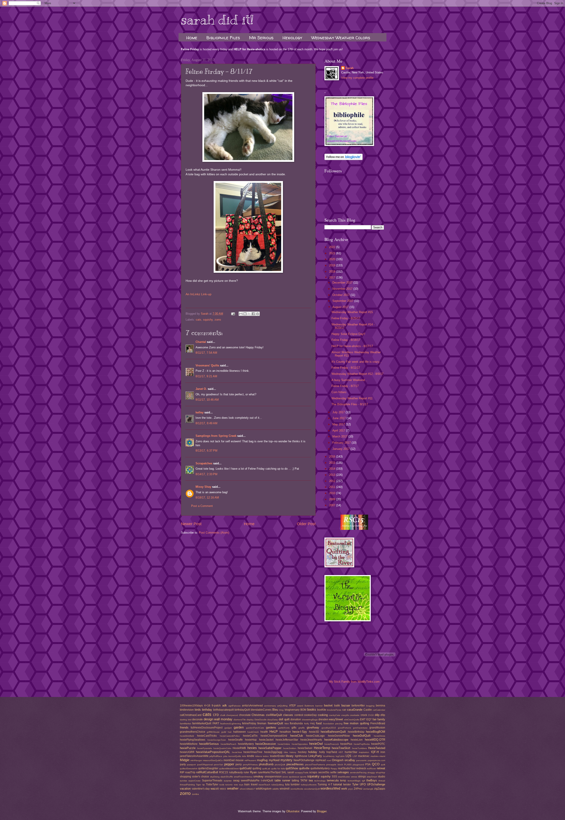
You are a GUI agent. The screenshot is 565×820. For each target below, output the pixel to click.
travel (254, 784)
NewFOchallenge (304, 760)
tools (221, 784)
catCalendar (379, 710)
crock (364, 715)
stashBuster (344, 776)
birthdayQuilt (242, 709)
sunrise (183, 780)
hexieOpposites (300, 744)
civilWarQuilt (274, 715)
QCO (376, 764)
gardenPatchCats (255, 728)
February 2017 (342, 442)
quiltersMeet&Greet (229, 768)
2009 (332, 499)
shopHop (380, 772)
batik (337, 705)
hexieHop (251, 739)
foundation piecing (333, 723)
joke (225, 756)
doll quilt (284, 719)
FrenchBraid (377, 723)
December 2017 (342, 282)
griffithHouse (213, 732)
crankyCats (334, 715)
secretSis (323, 772)
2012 (332, 481)
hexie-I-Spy (299, 731)
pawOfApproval (205, 764)
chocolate (245, 715)
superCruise (194, 780)
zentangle (368, 789)
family (381, 719)
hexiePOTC (378, 744)
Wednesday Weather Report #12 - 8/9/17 (357, 373)
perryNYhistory (250, 764)
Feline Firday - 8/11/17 (345, 367)
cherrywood (232, 715)
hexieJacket (266, 739)
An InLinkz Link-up (198, 294)
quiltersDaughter (208, 768)
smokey (258, 776)
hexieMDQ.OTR (375, 739)
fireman (261, 723)
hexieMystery (246, 744)
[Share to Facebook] (253, 314)
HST (341, 752)
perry (238, 764)
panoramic (361, 760)
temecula (333, 780)
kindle (250, 756)
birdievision (187, 709)
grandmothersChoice (192, 731)
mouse (239, 760)
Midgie (184, 760)
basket (328, 705)
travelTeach (264, 784)
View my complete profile (357, 77)
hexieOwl (316, 743)
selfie (333, 772)
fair (375, 719)
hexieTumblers (359, 748)
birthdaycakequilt (223, 709)
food (319, 723)
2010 (332, 493)
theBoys (371, 780)
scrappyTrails (301, 772)
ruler (246, 772)
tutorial (337, 784)
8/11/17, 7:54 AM (206, 352)
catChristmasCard (191, 715)
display (250, 719)
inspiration (364, 752)
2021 (332, 253)
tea (311, 780)
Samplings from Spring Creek (216, 435)
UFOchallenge (376, 784)
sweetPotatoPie (250, 780)
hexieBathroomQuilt (333, 731)
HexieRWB (239, 748)
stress (354, 776)
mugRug (262, 760)
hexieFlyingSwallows (192, 739)
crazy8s (345, 715)
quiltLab (266, 768)
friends (184, 727)
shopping (185, 776)
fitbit (286, 723)
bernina (380, 705)
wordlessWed (330, 788)
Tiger (198, 784)
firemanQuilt (275, 723)
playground (358, 764)
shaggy (371, 772)
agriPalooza (234, 705)
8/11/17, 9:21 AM (206, 376)
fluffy (306, 723)
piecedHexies (295, 764)
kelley (199, 412)
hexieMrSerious (209, 743)
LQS (348, 756)
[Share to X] (249, 314)
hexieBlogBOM (375, 731)
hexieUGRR (187, 752)
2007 (332, 505)
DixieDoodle (260, 719)
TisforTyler (212, 784)
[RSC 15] (354, 528)
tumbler (295, 784)
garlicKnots (284, 728)
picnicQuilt (280, 764)
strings (362, 776)
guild (223, 732)
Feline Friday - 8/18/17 (345, 340)
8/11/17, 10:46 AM (207, 399)
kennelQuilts (234, 756)
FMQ (312, 723)
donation (295, 719)
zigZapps (379, 788)
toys (241, 784)
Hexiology (292, 38)
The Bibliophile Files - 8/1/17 (349, 404)
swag (236, 780)
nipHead (320, 760)
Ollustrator (292, 811)
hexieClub (296, 735)
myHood (274, 760)
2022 (332, 247)
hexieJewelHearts (311, 739)
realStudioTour (347, 768)
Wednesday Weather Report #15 (352, 312)
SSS (334, 776)
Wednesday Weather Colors (340, 38)
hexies (252, 748)
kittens (258, 756)
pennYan (218, 764)
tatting (295, 780)
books (311, 709)
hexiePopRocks (362, 744)
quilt (383, 764)
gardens (271, 727)
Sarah (350, 68)
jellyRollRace (215, 756)
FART (216, 723)
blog (281, 710)
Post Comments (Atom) (214, 532)
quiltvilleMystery (320, 768)
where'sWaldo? (247, 789)
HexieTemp (322, 748)
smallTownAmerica (243, 776)
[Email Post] (233, 313)
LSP (355, 756)
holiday (312, 752)
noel (329, 760)
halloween (239, 731)
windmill (285, 788)
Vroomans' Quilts (207, 365)
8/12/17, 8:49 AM (206, 423)
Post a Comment (202, 506)
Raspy (334, 768)
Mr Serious (261, 38)
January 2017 (341, 448)
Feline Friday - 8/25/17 (345, 318)
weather (233, 788)
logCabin (340, 756)
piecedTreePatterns (315, 764)
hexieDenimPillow (339, 735)
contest (298, 715)
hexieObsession (265, 743)
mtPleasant (250, 760)
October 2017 (341, 295)
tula (287, 784)
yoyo (350, 789)
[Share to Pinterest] (257, 314)
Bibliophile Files (223, 38)
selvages (343, 772)
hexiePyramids (204, 748)
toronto (229, 784)
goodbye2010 (329, 728)
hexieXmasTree (252, 752)
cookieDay (310, 715)
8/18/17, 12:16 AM (207, 497)
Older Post (306, 524)
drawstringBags (310, 719)
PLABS (348, 764)
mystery (286, 760)
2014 (332, 468)
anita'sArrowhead (252, 705)
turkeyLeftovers (308, 784)
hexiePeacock (331, 744)
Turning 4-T (325, 784)
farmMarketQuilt (201, 723)
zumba (195, 794)
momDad (229, 760)
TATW (303, 780)
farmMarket (185, 723)
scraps (313, 772)
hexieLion (357, 739)
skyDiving (215, 776)
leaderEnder (277, 756)
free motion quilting (356, 723)
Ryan (253, 772)
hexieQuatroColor (222, 748)
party (183, 764)
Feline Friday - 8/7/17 (345, 386)
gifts (294, 727)
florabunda (296, 723)
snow (285, 776)
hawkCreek (253, 732)
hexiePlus (346, 744)
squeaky (313, 776)
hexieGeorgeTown (216, 740)
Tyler (355, 784)
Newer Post (191, 524)
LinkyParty (315, 756)
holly (322, 752)
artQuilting (282, 705)
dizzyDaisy (272, 719)
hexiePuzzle (188, 748)
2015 (332, 462)
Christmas (258, 715)
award (300, 705)
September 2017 (343, 301)
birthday (207, 709)
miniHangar (196, 760)
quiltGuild (245, 768)
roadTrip (190, 772)
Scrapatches (204, 463)
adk (224, 705)
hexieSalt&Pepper (269, 748)
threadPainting (187, 784)
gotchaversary (360, 728)
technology (320, 780)
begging (370, 705)
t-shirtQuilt (267, 780)
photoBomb (266, 764)
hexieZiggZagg (273, 752)
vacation (185, 788)
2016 (332, 456)
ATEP (292, 705)
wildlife (275, 789)
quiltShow (292, 768)
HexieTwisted (376, 748)
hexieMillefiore (189, 744)
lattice (266, 756)
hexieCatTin (250, 735)
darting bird (186, 719)
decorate (197, 719)
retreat (381, 768)
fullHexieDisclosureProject (206, 727)
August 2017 (340, 307)
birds (198, 709)
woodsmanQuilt (312, 789)
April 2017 (339, 430)
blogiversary (292, 709)
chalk (222, 715)
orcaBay (350, 760)
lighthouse (301, 756)
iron (382, 752)
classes (288, 715)
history (293, 752)
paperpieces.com (376, 760)
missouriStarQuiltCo (213, 760)
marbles (375, 756)
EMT (362, 719)
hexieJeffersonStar (287, 739)
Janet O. (201, 388)
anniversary (270, 705)
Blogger (321, 811)
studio (381, 776)
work (344, 788)
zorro (218, 319)
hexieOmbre (284, 744)
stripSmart (372, 776)
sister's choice (200, 776)
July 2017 (339, 412)
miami (382, 756)
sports (303, 776)
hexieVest (237, 752)
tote (236, 784)
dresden (323, 719)
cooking (323, 715)
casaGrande (354, 709)
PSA (368, 764)
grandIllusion (377, 727)
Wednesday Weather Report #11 (352, 398)
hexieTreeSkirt (341, 748)
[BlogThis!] (245, 314)
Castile (367, 709)
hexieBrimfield (187, 736)
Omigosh (337, 760)
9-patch (216, 705)
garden (239, 727)
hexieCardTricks (207, 735)
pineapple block (334, 764)
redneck (361, 768)
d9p (382, 715)
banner (319, 705)
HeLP (273, 731)
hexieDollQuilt (362, 735)
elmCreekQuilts (351, 719)
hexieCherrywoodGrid (274, 735)
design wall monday (218, 719)
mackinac (363, 756)
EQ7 (369, 719)
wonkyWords (296, 789)
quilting (256, 768)
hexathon (285, 731)
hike (286, 752)
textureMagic (354, 780)
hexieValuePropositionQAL (213, 752)
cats (198, 319)
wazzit (215, 788)
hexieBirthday (356, 731)
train (247, 784)
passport (191, 764)
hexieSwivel (305, 748)
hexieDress (379, 736)
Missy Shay (203, 486)
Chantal (201, 342)
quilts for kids (278, 768)
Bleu (275, 709)
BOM (303, 709)
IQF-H (375, 752)
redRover (371, 768)
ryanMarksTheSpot (269, 772)
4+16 (207, 705)
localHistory (329, 756)
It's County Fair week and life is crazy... (356, 361)
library (290, 756)
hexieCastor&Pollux (230, 736)
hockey (302, 752)
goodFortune (344, 728)
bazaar (345, 705)
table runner (282, 780)
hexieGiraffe (235, 739)
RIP (182, 772)
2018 (332, 271)
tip (203, 784)
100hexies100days (191, 705)
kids (244, 756)
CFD (216, 715)
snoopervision (273, 776)
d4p (377, 715)
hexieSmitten (289, 748)
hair (230, 732)
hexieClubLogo (315, 735)
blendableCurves (261, 709)
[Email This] (241, 314)
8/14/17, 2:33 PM (206, 474)
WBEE (223, 789)
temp (343, 780)
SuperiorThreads (212, 780)
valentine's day (201, 788)
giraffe (301, 728)
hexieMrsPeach (228, 744)
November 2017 (342, 288)
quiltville (304, 768)
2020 (332, 259)
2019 (332, 265)
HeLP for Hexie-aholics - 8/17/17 (352, 346)
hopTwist (331, 752)
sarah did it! (217, 20)
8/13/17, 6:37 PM (206, 450)
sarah (290, 772)
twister (347, 784)
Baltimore (309, 705)
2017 (332, 277)
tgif (363, 780)
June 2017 (339, 418)
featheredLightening (230, 723)
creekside (355, 715)
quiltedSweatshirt (188, 768)
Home (191, 38)
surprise (228, 780)
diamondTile (240, 719)
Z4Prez (358, 788)
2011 (332, 487)
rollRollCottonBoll (207, 772)
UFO (363, 784)
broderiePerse (334, 710)
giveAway (313, 727)
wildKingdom (263, 788)
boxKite (321, 709)
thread (382, 780)
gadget (228, 728)
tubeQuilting (277, 784)
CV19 (371, 715)
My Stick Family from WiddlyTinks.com (354, 681)
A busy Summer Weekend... (349, 380)
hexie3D (314, 731)
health (264, 731)
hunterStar (351, 752)
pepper (229, 764)
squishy (208, 319)
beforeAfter (358, 705)
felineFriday (249, 723)
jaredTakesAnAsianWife (194, 756)
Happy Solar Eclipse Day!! (348, 334)
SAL (283, 772)
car (344, 709)
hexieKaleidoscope (336, 739)
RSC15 (223, 772)
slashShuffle (226, 776)
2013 (332, 474)
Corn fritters (339, 392)
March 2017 (340, 436)
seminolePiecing (358, 772)
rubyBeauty (236, 772)
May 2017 (339, 424)
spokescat (294, 776)
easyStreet (336, 719)
